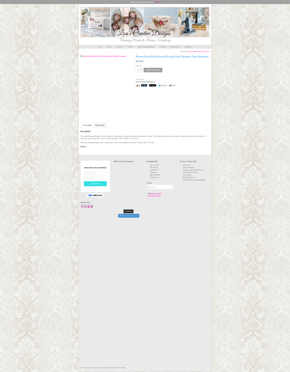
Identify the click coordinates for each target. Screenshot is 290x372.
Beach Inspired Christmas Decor (198, 51)
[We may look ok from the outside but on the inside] (118, 173)
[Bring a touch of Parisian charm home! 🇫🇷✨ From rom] (118, 198)
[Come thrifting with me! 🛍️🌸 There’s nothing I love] (138, 167)
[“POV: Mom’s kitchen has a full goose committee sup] (118, 205)
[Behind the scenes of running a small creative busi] (118, 167)
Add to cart (153, 70)
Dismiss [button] (157, 2)
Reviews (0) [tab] (99, 125)
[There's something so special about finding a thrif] (128, 192)
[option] (106, 86)
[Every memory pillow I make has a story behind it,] (128, 179)
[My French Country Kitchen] (118, 179)
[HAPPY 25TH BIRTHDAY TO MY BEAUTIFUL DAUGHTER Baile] (128, 167)
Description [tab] (87, 125)
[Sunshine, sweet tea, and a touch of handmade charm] (138, 179)
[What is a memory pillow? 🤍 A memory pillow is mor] (118, 192)
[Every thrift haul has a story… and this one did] (128, 186)
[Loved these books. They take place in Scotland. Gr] (128, 173)
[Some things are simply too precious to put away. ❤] (138, 192)
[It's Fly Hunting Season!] (138, 186)
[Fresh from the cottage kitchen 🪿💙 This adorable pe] (128, 205)
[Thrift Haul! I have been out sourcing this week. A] (128, 198)
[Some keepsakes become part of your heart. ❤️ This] (138, 173)
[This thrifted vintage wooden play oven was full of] (138, 198)
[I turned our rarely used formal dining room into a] (118, 186)
